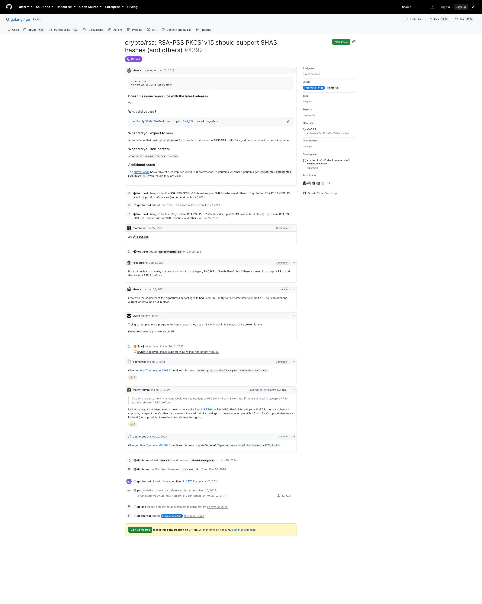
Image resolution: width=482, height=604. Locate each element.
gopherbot (139, 361)
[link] (140, 193)
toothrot (138, 228)
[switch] (132, 377)
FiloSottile (139, 262)
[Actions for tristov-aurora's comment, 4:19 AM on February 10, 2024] (293, 389)
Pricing (132, 7)
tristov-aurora (141, 389)
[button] (289, 121)
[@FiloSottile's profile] (129, 262)
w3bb (136, 315)
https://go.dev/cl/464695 (154, 370)
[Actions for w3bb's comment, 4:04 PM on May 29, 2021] (293, 315)
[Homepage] (9, 7)
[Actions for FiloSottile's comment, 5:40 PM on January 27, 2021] (293, 262)
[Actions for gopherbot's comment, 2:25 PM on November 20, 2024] (293, 436)
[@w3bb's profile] (129, 316)
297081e (191, 481)
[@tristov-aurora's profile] (129, 390)
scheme (282, 409)
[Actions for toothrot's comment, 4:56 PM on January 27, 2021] (293, 228)
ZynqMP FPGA (204, 409)
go (27, 19)
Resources (64, 7)
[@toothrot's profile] (129, 228)
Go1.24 (200, 469)
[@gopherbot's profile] (129, 362)
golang (17, 19)
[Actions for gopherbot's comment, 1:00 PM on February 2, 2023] (293, 361)
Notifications (416, 19)
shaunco (138, 70)
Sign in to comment (244, 529)
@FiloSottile (141, 236)
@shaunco (135, 331)
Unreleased (181, 205)
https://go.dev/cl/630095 (154, 445)
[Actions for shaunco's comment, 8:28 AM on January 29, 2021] (293, 289)
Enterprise (112, 7)
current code (141, 171)
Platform (23, 7)
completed (175, 481)
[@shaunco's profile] (129, 70)
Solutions (43, 7)
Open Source (88, 7)
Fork (440, 19)
